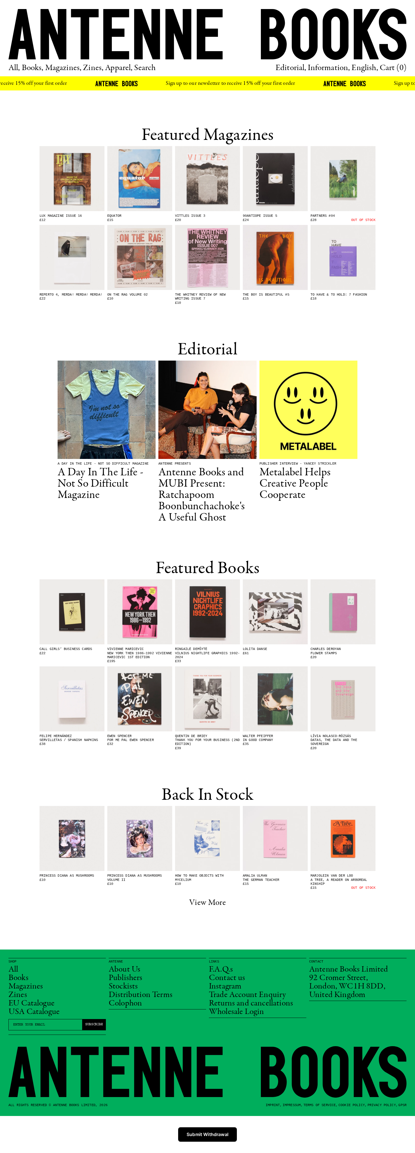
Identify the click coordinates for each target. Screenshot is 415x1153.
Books (18, 978)
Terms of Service (319, 1105)
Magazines (25, 986)
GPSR (402, 1105)
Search (145, 68)
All (13, 969)
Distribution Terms (140, 995)
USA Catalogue (34, 1012)
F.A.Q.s (221, 969)
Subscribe (94, 1024)
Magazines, (63, 68)
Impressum (292, 1105)
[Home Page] (207, 34)
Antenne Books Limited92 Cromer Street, (348, 973)
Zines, (93, 68)
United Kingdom (337, 995)
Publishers (126, 978)
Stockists (123, 986)
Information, (329, 68)
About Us (124, 969)
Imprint (273, 1105)
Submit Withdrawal (207, 1134)
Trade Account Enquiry (247, 995)
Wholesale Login (236, 1012)
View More (207, 903)
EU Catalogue (31, 1003)
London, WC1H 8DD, (347, 986)
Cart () (393, 68)
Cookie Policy (351, 1105)
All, (14, 68)
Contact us (227, 978)
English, (364, 68)
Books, (32, 68)
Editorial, (291, 68)
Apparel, (118, 68)
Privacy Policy (382, 1105)
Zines (17, 995)
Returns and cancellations (251, 1003)
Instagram (225, 986)
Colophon (125, 1003)
